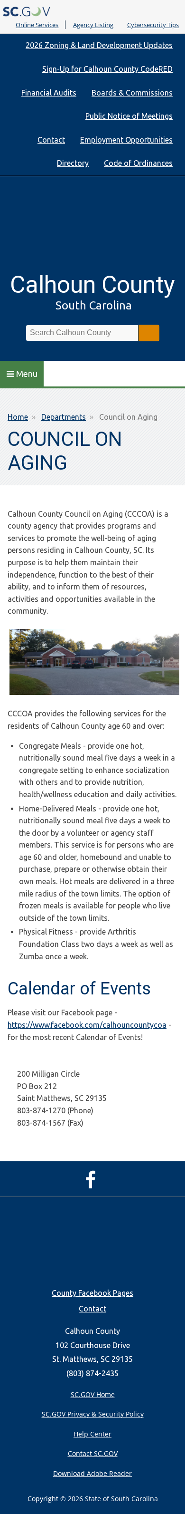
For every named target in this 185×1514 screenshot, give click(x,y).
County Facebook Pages (92, 1293)
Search (149, 333)
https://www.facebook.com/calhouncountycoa (87, 1025)
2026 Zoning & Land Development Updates (99, 45)
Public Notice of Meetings (129, 116)
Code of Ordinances (138, 163)
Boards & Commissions (132, 92)
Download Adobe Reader (92, 1473)
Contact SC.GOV (93, 1453)
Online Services (37, 24)
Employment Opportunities (126, 139)
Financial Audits (48, 92)
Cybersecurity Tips (153, 24)
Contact (51, 139)
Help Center (92, 1433)
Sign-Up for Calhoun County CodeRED (107, 69)
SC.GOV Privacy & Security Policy (93, 1413)
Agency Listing (93, 24)
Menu (26, 373)
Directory (73, 163)
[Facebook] (92, 1184)
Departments (63, 417)
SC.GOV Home (93, 1394)
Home (18, 417)
